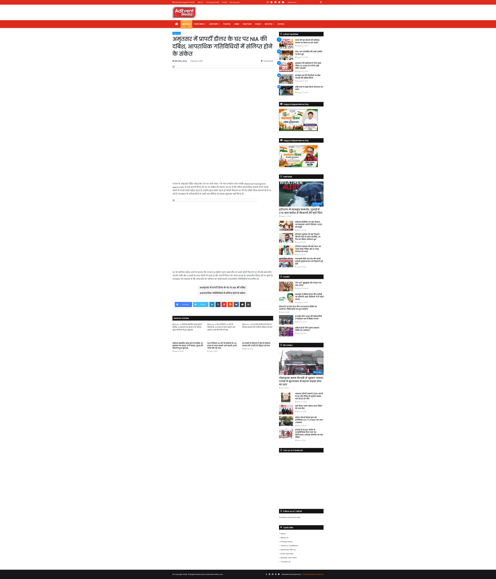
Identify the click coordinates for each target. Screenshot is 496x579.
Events (224, 2)
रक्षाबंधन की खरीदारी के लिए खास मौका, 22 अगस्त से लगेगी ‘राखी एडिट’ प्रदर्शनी (308, 65)
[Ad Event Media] (184, 12)
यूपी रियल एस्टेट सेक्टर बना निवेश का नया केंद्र (308, 407)
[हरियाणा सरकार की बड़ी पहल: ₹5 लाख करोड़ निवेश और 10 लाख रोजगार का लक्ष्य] (286, 250)
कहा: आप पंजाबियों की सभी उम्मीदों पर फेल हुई (308, 52)
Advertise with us (288, 549)
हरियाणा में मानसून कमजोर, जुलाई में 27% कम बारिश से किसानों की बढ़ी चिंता (300, 211)
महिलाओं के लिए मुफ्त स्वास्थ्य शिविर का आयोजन (307, 329)
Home (283, 533)
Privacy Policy (286, 541)
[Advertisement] (222, 160)
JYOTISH (280, 24)
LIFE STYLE (268, 24)
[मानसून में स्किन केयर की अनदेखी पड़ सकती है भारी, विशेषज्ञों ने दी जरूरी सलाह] (286, 298)
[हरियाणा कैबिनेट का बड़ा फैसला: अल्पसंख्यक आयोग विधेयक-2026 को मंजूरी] (286, 226)
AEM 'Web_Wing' (180, 61)
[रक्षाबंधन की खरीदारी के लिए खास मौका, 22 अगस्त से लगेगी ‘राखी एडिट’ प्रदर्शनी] (286, 67)
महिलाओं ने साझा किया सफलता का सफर (309, 88)
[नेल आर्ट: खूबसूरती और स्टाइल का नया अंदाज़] (286, 286)
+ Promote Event (212, 2)
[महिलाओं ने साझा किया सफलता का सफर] (286, 90)
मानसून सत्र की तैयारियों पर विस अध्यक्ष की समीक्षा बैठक (307, 76)
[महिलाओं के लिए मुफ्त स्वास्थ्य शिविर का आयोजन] (286, 331)
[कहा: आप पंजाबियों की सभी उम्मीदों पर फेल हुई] (286, 55)
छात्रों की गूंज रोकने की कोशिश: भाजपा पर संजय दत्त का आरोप (307, 41)
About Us (284, 537)
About (200, 2)
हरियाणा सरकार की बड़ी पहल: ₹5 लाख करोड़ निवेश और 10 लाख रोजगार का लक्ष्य (308, 249)
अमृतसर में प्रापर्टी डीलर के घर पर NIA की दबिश (223, 287)
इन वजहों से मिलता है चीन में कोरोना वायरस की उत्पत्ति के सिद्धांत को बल (256, 344)
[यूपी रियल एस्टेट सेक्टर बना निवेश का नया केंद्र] (286, 409)
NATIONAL (186, 24)
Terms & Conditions (289, 545)
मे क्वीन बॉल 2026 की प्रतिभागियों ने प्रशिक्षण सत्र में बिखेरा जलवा (308, 317)
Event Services (287, 553)
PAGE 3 (258, 24)
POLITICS (226, 24)
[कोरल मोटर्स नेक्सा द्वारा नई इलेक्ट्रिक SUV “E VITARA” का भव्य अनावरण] (286, 421)
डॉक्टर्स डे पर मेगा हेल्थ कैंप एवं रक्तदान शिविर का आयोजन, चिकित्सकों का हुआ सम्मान (298, 307)
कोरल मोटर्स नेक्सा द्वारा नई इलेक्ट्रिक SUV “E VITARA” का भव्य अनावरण (309, 420)
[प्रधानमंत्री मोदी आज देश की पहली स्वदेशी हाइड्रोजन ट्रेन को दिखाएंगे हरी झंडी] (286, 262)
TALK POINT (247, 24)
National (176, 33)
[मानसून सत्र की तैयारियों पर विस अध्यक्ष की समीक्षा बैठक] (286, 79)
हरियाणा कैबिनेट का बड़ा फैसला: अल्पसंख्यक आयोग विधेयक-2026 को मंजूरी (308, 224)
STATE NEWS (199, 24)
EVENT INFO (213, 24)
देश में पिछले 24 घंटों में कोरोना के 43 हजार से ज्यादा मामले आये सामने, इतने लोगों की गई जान (222, 345)
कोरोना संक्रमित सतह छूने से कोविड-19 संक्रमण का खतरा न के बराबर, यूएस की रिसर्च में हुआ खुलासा (187, 345)
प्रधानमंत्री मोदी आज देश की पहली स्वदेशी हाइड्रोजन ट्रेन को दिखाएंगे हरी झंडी (309, 261)
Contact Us (285, 562)
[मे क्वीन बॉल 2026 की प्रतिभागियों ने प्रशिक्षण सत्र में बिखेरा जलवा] (286, 320)
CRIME (236, 24)
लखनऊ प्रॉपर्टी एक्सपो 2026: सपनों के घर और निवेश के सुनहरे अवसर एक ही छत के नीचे (309, 396)
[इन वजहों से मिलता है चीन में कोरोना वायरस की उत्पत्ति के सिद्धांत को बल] (257, 332)
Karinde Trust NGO (289, 557)
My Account (234, 2)
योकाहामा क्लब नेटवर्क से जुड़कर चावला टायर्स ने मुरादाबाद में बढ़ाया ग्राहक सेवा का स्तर (301, 381)
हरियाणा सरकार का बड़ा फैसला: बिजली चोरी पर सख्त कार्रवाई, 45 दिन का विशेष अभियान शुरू (307, 237)
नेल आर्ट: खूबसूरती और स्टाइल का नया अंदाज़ (308, 284)
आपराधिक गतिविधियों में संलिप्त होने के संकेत (223, 293)
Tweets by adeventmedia (290, 517)
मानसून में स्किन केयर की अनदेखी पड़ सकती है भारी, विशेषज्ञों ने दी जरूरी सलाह (309, 297)
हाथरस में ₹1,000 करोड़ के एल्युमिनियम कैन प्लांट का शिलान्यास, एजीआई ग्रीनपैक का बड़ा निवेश (309, 433)
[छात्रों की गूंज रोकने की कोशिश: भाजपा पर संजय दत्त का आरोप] (286, 44)
